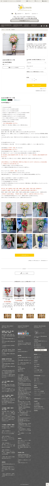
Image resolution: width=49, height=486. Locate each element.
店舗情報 (36, 401)
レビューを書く (25, 273)
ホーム (3, 29)
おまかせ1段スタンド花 (19, 298)
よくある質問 (36, 403)
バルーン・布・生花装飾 (39, 391)
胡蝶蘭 (35, 385)
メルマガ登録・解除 (38, 370)
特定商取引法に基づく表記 (40, 90)
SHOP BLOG (34, 26)
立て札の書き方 (37, 405)
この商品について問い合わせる (33, 260)
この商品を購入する (24, 255)
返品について (42, 88)
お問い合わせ (36, 366)
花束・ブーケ (36, 380)
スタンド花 (8, 29)
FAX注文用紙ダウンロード (24, 20)
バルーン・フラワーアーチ (39, 393)
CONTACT (26, 26)
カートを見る (36, 364)
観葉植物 (36, 387)
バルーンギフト (37, 389)
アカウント (30, 1)
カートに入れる (37, 85)
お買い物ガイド (37, 357)
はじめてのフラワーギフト (39, 408)
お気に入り (6, 64)
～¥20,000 (13, 29)
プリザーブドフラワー (38, 383)
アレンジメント (37, 381)
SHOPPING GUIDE (17, 26)
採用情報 (36, 410)
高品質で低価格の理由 (38, 406)
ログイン (37, 1)
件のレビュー (17, 100)
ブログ (35, 368)
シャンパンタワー (37, 394)
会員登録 (45, 1)
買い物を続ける (43, 260)
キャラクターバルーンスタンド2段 (8, 299)
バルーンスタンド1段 (30, 298)
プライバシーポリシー (38, 371)
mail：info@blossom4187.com (39, 347)
